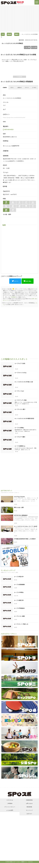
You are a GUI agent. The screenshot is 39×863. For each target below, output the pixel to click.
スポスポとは (9, 800)
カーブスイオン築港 (19, 616)
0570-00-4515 (8, 129)
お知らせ (19, 87)
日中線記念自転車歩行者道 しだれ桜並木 (25, 539)
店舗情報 (5, 87)
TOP (3, 34)
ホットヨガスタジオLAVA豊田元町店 (24, 418)
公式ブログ (29, 813)
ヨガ (4, 105)
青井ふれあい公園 (18, 507)
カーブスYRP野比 (19, 592)
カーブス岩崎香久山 (20, 446)
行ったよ (34, 47)
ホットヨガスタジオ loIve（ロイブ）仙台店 (25, 526)
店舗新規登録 (29, 800)
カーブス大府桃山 (19, 427)
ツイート (16, 281)
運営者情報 (29, 807)
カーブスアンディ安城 (20, 400)
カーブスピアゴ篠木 (20, 437)
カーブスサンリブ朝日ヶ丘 (21, 624)
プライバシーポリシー (9, 807)
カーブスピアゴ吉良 (20, 363)
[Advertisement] (19, 18)
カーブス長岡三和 (18, 600)
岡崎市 (17, 34)
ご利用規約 (13, 297)
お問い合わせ (29, 803)
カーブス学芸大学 (18, 576)
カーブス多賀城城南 (19, 584)
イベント (27, 87)
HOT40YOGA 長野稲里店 (20, 515)
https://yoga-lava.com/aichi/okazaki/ (14, 117)
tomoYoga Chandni (19, 496)
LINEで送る (28, 281)
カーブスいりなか (19, 391)
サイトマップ (29, 810)
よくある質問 (9, 810)
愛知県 (9, 34)
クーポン (34, 87)
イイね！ (27, 47)
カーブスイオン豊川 (20, 409)
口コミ (12, 87)
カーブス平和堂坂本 (19, 608)
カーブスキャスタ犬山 (20, 372)
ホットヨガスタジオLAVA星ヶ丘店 (24, 381)
